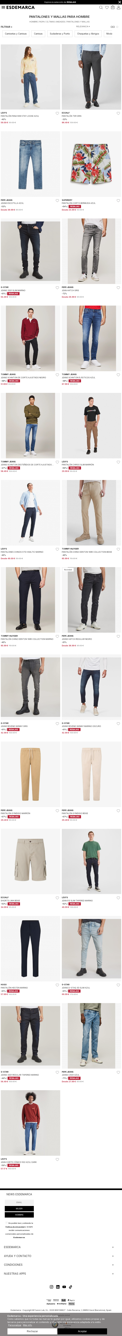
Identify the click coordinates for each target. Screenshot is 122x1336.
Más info (27, 1325)
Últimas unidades (55, 22)
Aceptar (82, 1331)
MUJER (19, 1209)
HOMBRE (19, 1215)
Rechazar (32, 1331)
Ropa (42, 22)
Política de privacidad (15, 1227)
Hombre (33, 22)
